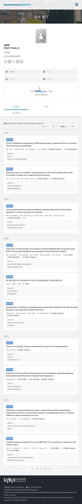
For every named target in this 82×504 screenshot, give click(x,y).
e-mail (11, 72)
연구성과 (16, 107)
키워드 (46, 107)
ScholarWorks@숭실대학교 (17, 5)
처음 (21, 469)
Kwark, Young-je (14, 218)
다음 (55, 469)
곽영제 (27, 284)
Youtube (49, 79)
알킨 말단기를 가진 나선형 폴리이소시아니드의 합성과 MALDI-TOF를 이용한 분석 (34, 280)
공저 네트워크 (16, 113)
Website (12, 79)
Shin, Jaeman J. (44, 178)
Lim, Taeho (69, 255)
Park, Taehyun (14, 315)
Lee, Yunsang (34, 379)
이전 (27, 469)
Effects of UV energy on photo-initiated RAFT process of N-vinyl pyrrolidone (37, 346)
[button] (22, 72)
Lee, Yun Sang (14, 450)
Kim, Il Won (22, 379)
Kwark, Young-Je (56, 149)
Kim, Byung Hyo (71, 149)
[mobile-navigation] (76, 4)
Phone (48, 72)
